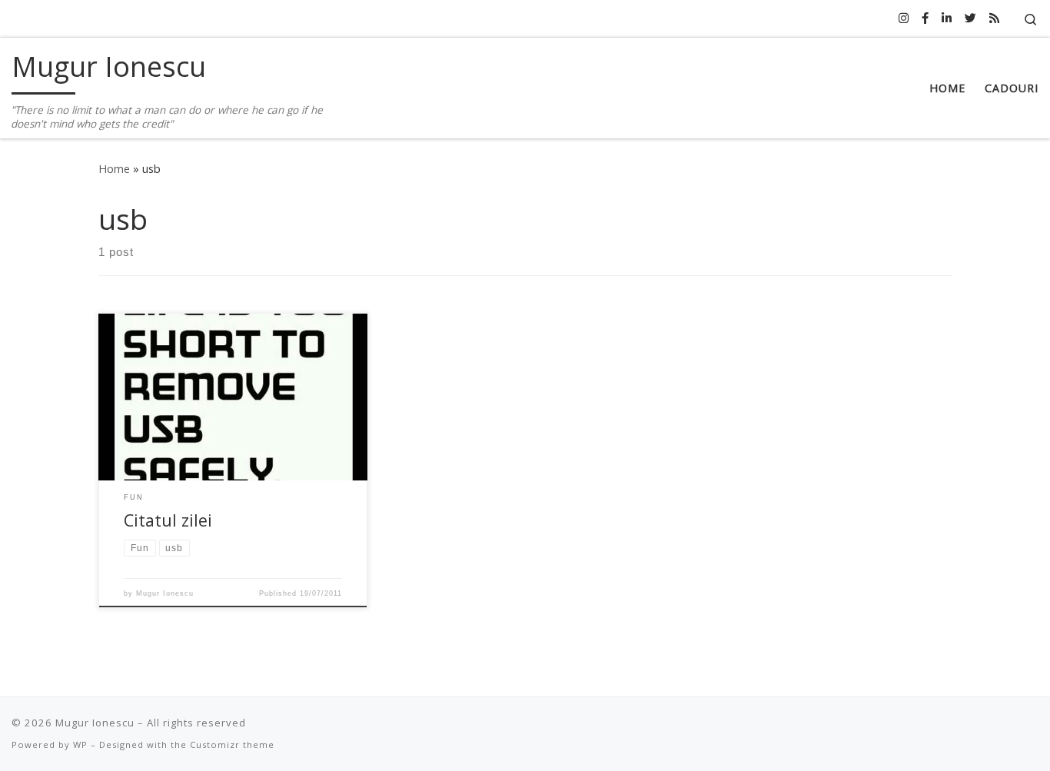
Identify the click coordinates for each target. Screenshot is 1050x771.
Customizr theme (232, 744)
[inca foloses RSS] (994, 18)
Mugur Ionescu (165, 593)
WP (80, 744)
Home (114, 168)
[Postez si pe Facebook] (925, 18)
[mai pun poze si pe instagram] (904, 18)
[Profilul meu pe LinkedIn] (947, 18)
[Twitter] (970, 18)
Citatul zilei (168, 520)
